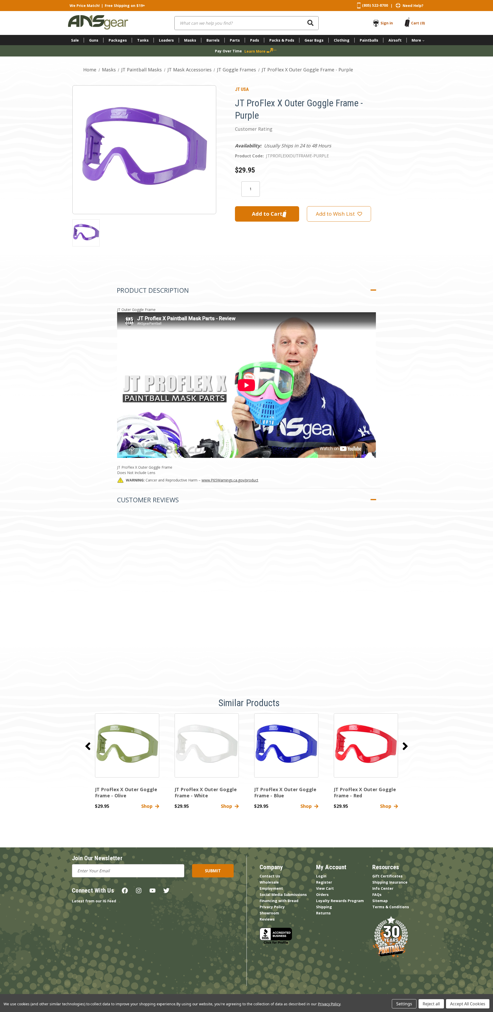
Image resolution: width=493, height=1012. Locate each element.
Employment (271, 888)
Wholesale (269, 882)
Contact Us (270, 876)
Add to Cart (126, 750)
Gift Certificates (387, 876)
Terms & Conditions (390, 906)
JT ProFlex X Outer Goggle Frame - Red (365, 792)
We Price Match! (85, 5)
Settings (404, 1004)
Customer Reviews (148, 499)
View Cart (325, 888)
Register (324, 882)
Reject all (431, 1004)
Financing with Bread (279, 900)
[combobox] (246, 23)
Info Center (382, 888)
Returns (323, 913)
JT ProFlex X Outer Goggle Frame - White (206, 792)
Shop (148, 806)
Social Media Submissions (283, 894)
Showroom (269, 913)
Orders (322, 894)
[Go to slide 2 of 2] (87, 746)
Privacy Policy (272, 906)
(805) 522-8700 (375, 5)
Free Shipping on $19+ (125, 5)
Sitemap (380, 900)
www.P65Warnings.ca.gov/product (230, 480)
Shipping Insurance (389, 882)
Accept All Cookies (467, 1004)
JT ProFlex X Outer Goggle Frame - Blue (285, 792)
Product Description (153, 290)
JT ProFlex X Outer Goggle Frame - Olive (126, 792)
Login (321, 876)
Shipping (324, 906)
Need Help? (413, 5)
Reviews (267, 919)
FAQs (377, 894)
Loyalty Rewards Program (340, 900)
